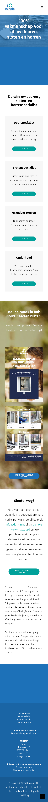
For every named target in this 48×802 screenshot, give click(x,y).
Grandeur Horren (24, 212)
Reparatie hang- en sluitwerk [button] (24, 572)
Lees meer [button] (24, 149)
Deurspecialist (24, 122)
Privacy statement (24, 767)
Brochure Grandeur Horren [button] (24, 476)
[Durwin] (10, 7)
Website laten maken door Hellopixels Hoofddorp (25, 791)
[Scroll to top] (42, 796)
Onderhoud (24, 257)
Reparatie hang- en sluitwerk (24, 733)
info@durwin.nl (15, 524)
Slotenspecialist (24, 167)
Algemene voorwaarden (24, 770)
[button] (42, 7)
